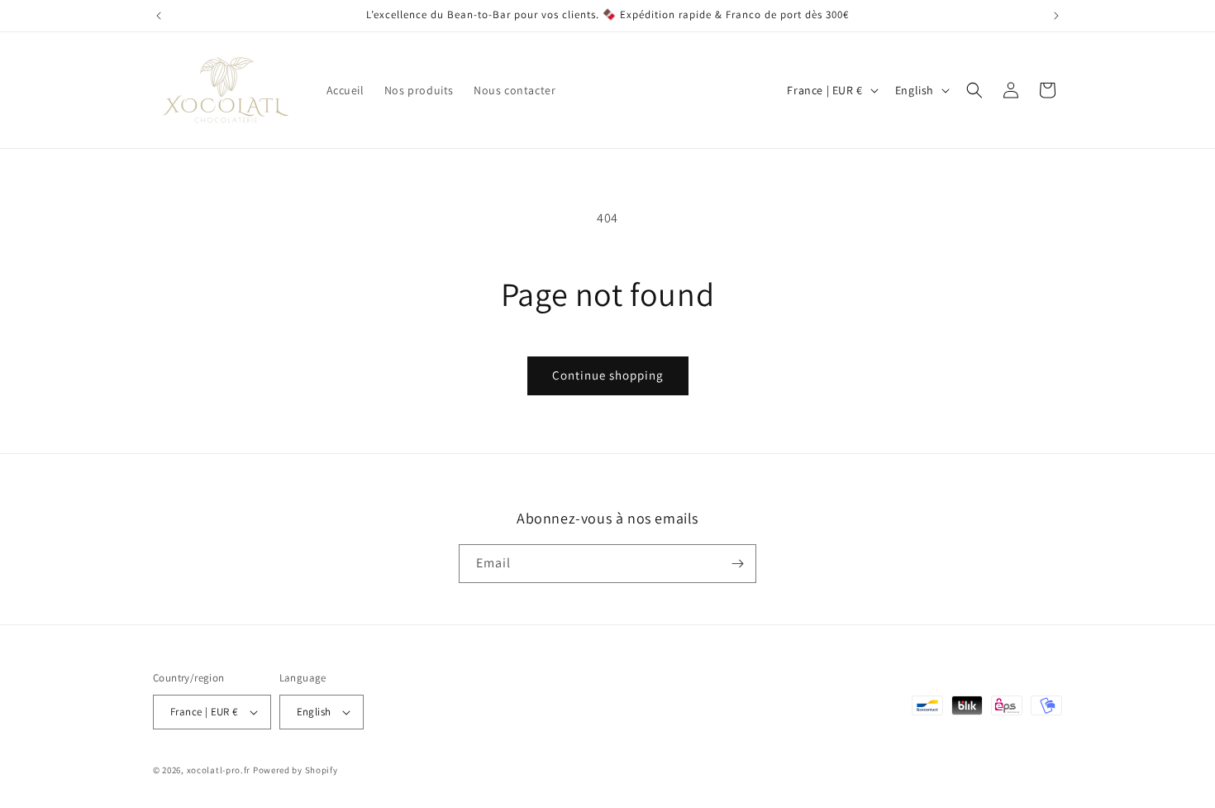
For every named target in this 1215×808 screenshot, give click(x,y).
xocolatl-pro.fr (219, 770)
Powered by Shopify (295, 770)
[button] (974, 90)
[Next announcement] (1056, 15)
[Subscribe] (737, 563)
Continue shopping (608, 375)
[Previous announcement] (159, 15)
